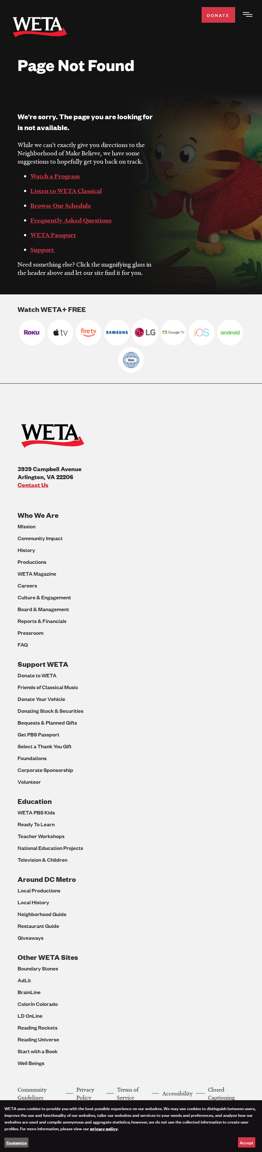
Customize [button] (16, 1142)
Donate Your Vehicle (41, 699)
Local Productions (39, 890)
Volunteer (29, 781)
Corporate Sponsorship (45, 770)
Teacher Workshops (41, 836)
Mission (26, 526)
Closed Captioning (221, 1093)
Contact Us (33, 485)
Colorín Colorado (38, 1004)
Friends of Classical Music (48, 687)
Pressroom (30, 632)
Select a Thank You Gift (45, 746)
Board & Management (43, 609)
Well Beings (31, 1063)
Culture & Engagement (44, 597)
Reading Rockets (38, 1027)
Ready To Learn (36, 824)
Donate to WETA (37, 675)
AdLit (24, 980)
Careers (27, 585)
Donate (218, 15)
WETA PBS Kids (36, 812)
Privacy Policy (85, 1093)
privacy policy (104, 1128)
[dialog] (131, 1126)
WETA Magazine (37, 573)
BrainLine (29, 992)
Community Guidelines (32, 1093)
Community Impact (40, 538)
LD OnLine (30, 1015)
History (26, 550)
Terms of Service (128, 1093)
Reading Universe (38, 1039)
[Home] (40, 28)
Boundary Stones (38, 968)
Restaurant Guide (38, 926)
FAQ (23, 644)
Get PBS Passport (38, 734)
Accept (246, 1142)
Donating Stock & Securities (50, 710)
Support (42, 249)
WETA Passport (53, 235)
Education (35, 801)
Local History (33, 902)
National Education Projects (50, 848)
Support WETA (43, 664)
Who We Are (38, 515)
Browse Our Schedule (60, 205)
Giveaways (30, 937)
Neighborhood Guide (42, 914)
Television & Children (42, 859)
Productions (32, 561)
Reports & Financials (42, 621)
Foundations (32, 758)
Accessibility (177, 1093)
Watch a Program (55, 176)
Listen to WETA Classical (66, 191)
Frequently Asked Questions (71, 220)
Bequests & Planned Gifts (47, 722)
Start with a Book (38, 1051)
